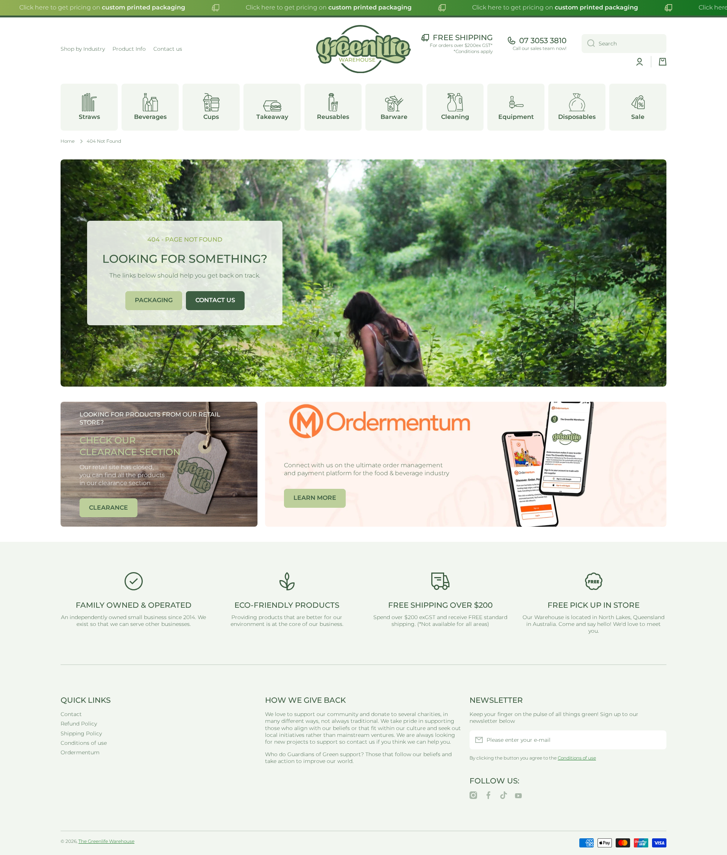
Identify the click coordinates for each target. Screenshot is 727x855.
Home (68, 141)
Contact (71, 714)
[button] (662, 62)
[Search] (588, 43)
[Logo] (363, 49)
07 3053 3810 (542, 40)
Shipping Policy (81, 733)
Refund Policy (79, 723)
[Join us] (656, 739)
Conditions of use (84, 743)
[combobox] (624, 43)
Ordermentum (80, 752)
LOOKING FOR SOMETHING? (184, 259)
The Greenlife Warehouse (106, 841)
